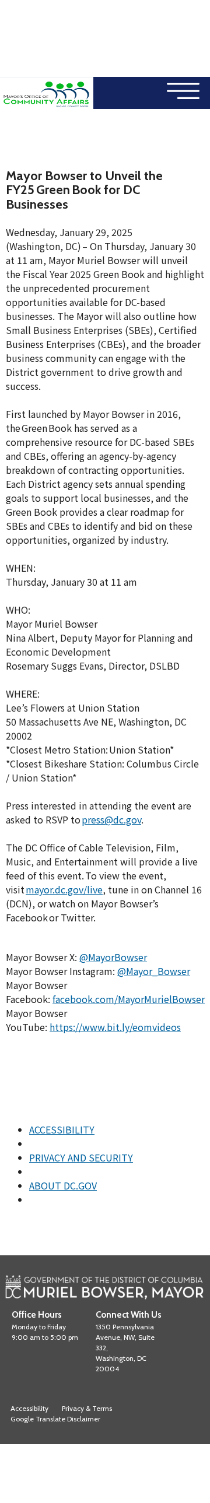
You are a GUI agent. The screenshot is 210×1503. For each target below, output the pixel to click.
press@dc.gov (111, 819)
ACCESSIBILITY (61, 1129)
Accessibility (29, 1408)
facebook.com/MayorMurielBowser (128, 999)
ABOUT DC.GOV (63, 1185)
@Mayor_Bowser (153, 971)
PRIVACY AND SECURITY (81, 1157)
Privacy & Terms (87, 1408)
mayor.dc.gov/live (64, 889)
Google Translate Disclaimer (55, 1418)
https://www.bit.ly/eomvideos (115, 1027)
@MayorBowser (113, 957)
